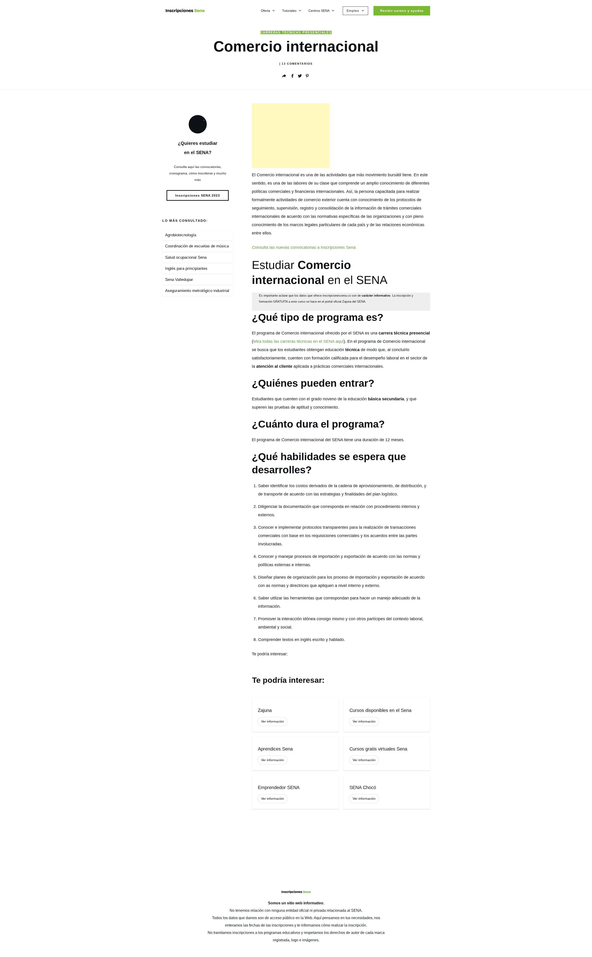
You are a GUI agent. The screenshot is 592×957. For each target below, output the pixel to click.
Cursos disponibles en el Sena (386, 715)
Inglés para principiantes (186, 268)
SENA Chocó (386, 792)
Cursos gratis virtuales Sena (386, 753)
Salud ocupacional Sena (186, 257)
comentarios (297, 63)
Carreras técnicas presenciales (296, 32)
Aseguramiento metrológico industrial (197, 291)
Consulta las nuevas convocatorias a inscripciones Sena (304, 247)
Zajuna (295, 715)
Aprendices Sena (295, 753)
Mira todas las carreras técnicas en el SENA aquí (298, 341)
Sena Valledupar (179, 279)
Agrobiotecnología (180, 235)
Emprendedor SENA (295, 792)
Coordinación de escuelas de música (197, 246)
